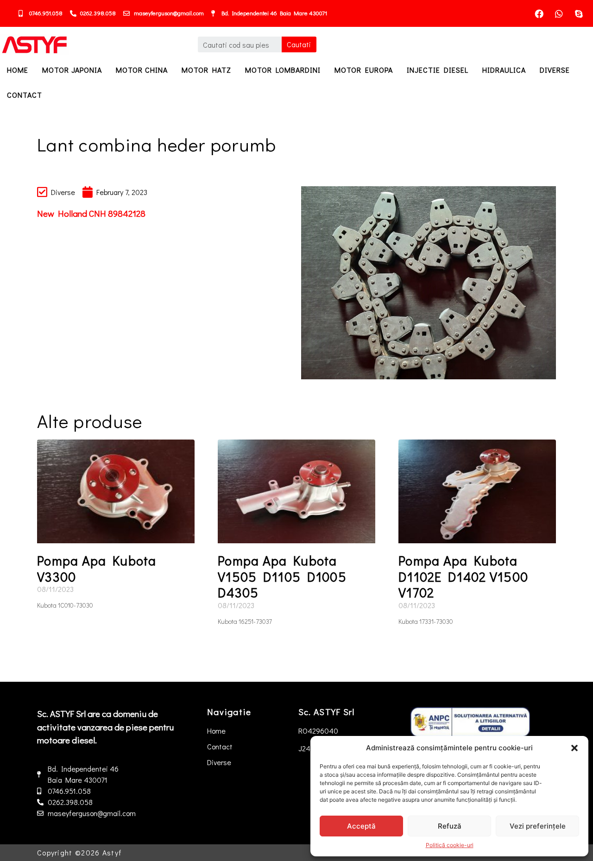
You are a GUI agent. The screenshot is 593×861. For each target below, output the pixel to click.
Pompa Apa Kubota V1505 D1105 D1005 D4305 (282, 576)
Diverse (555, 70)
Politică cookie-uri (449, 845)
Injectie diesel (437, 70)
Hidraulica (504, 70)
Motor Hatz (206, 70)
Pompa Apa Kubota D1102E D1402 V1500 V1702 (463, 576)
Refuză (449, 826)
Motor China (142, 70)
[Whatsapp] (559, 13)
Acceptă (361, 826)
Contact (24, 95)
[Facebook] (539, 13)
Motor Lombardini (283, 70)
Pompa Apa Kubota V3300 (97, 568)
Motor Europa (363, 70)
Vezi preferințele (538, 826)
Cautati (299, 44)
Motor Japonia (72, 70)
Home (17, 70)
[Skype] (579, 13)
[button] (574, 748)
